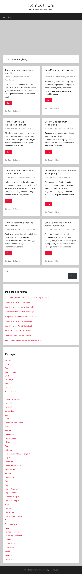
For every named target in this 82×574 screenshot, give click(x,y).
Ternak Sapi (10, 543)
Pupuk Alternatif (12, 489)
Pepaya (8, 458)
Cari (6, 272)
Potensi (8, 481)
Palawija (8, 450)
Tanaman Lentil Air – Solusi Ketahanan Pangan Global (27, 297)
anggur (8, 364)
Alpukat (8, 360)
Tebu (7, 528)
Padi (7, 446)
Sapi (7, 504)
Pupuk (7, 485)
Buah (10, 111)
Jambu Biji (9, 411)
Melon (7, 442)
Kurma (8, 430)
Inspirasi (8, 407)
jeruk (7, 419)
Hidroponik (9, 395)
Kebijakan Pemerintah (14, 423)
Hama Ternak (10, 391)
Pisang (8, 473)
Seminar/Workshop (13, 516)
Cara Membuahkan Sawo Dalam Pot (20, 307)
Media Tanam (10, 438)
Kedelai (8, 426)
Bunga (8, 384)
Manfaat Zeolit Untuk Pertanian (18, 331)
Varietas (8, 555)
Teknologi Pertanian (13, 536)
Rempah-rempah (12, 497)
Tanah (7, 520)
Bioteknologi (10, 372)
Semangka (9, 512)
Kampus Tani (41, 5)
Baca (8, 103)
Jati (6, 415)
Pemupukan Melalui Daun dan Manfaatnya (23, 340)
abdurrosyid (9, 79)
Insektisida (9, 403)
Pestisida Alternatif (13, 466)
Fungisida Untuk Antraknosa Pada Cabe (21, 317)
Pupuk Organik (11, 493)
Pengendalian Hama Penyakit (17, 454)
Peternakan (10, 469)
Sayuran (8, 508)
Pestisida (9, 462)
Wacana (8, 559)
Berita (7, 368)
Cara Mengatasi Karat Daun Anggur (19, 312)
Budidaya (16, 111)
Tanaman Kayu (11, 524)
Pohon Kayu (10, 477)
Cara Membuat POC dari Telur (17, 302)
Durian (8, 388)
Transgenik (9, 547)
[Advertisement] (41, 38)
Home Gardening (12, 399)
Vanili (7, 551)
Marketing (9, 434)
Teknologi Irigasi (12, 532)
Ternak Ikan (10, 540)
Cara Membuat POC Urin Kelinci (18, 321)
